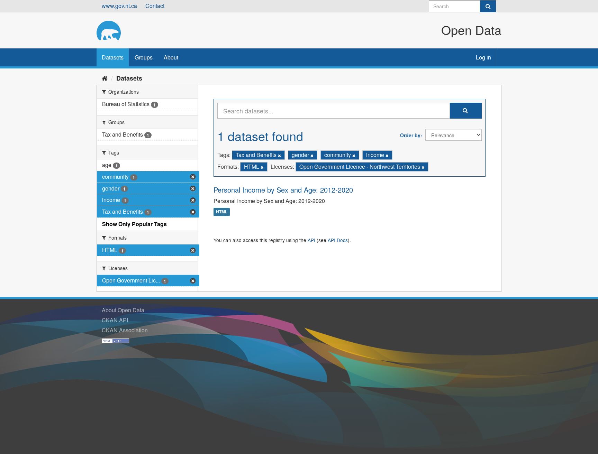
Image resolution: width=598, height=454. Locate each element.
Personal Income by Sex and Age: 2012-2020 (283, 190)
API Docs (338, 240)
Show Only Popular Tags (134, 224)
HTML (221, 212)
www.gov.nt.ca (119, 6)
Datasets (113, 57)
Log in (483, 57)
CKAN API (115, 320)
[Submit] (488, 6)
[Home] (105, 77)
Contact (154, 6)
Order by (410, 135)
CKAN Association (125, 330)
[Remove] (279, 155)
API (311, 240)
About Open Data (123, 310)
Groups (144, 57)
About (171, 57)
